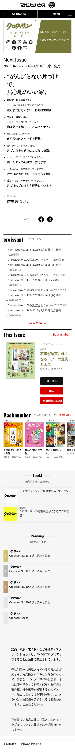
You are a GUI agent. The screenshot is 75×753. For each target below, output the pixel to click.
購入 (51, 390)
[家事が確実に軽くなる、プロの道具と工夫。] (20, 360)
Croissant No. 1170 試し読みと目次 (37, 290)
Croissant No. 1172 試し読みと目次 (36, 259)
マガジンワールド (37, 5)
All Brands (19, 14)
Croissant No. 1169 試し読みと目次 (37, 305)
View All (64, 415)
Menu (56, 14)
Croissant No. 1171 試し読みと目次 (37, 274)
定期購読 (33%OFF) (53, 400)
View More (36, 323)
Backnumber (61, 334)
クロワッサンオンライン (52, 39)
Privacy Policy (30, 743)
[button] (68, 437)
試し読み (52, 381)
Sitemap (8, 743)
